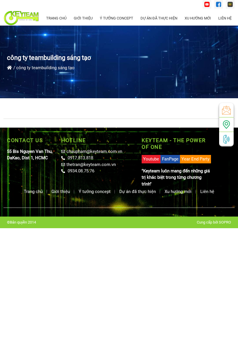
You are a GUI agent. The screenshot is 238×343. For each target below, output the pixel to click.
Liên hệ (225, 18)
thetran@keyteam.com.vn (91, 164)
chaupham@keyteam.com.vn (94, 151)
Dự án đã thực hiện (158, 18)
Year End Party (195, 159)
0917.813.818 (79, 157)
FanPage (170, 159)
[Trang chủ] (9, 67)
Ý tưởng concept (116, 18)
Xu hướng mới (198, 18)
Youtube (151, 159)
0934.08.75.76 (80, 171)
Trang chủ (56, 18)
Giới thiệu (83, 18)
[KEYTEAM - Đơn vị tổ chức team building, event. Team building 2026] (21, 18)
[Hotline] (226, 139)
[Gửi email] (226, 110)
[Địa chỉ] (226, 124)
